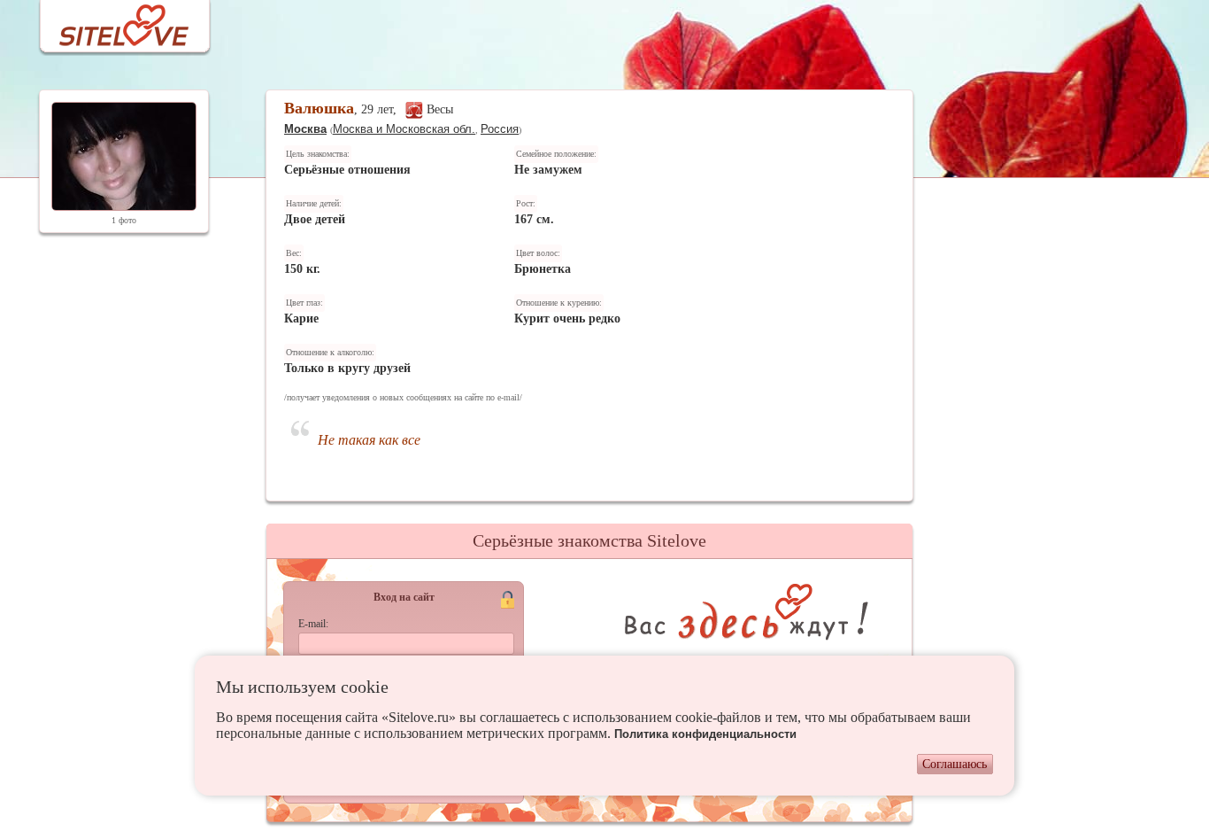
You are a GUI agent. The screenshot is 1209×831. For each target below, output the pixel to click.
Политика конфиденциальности (705, 734)
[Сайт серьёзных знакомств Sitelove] (110, 20)
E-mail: (313, 623)
